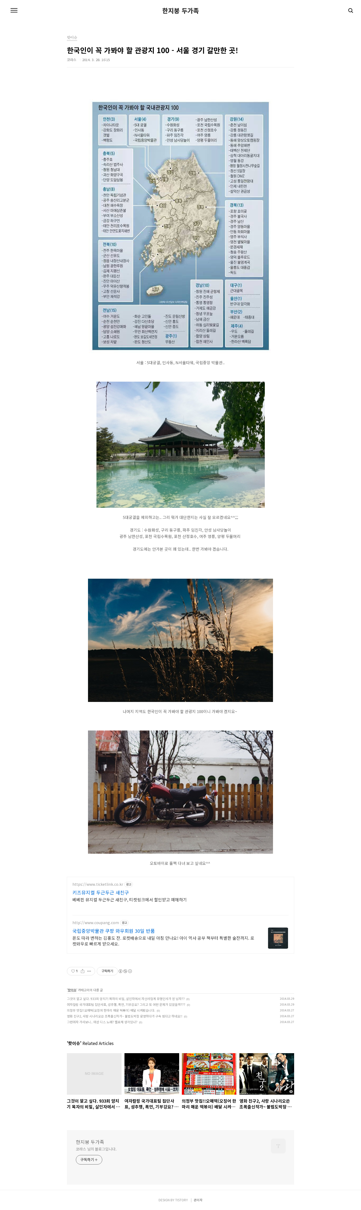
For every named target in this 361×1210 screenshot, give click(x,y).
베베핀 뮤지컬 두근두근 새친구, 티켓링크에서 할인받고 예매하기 (129, 899)
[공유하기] (82, 971)
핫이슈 (72, 990)
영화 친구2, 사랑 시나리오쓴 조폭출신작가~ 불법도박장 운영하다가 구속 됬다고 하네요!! (124, 1016)
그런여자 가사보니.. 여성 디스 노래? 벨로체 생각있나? (102, 1022)
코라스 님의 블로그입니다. (96, 1149)
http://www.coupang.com (95, 922)
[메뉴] (14, 10)
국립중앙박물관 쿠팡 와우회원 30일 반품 (113, 931)
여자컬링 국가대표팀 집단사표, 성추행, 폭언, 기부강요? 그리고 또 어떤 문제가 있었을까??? (126, 1004)
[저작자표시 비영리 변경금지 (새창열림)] (125, 971)
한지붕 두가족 (180, 10)
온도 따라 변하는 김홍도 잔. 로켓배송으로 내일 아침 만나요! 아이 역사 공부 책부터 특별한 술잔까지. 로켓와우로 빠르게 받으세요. (163, 941)
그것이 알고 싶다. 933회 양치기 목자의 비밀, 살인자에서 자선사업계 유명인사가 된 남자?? (126, 998)
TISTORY (181, 1200)
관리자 (198, 1200)
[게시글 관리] (89, 971)
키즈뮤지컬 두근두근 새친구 (100, 892)
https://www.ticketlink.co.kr (97, 884)
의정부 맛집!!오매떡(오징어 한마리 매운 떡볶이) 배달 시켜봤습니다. (111, 1010)
